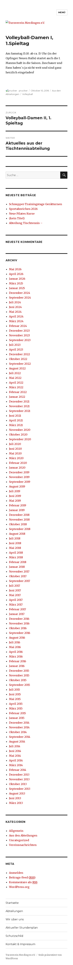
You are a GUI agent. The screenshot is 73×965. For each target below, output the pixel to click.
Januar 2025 (17, 288)
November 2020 (19, 429)
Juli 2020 (15, 444)
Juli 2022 (15, 373)
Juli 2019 (14, 491)
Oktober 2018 (18, 524)
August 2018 (17, 533)
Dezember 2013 (19, 774)
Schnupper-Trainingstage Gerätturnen (35, 204)
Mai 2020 (15, 453)
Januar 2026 (17, 278)
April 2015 (16, 703)
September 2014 (19, 736)
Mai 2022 (15, 378)
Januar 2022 (17, 396)
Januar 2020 (17, 467)
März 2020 (16, 458)
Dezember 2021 (19, 401)
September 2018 (19, 529)
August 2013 (17, 793)
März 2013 (16, 803)
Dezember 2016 (19, 618)
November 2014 (19, 727)
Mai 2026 (15, 269)
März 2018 (16, 557)
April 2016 (16, 651)
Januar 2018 (17, 566)
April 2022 (16, 382)
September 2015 (19, 685)
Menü (62, 12)
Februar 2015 (17, 713)
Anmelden (16, 872)
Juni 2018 (15, 543)
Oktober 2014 (18, 732)
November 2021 (19, 406)
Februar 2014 (17, 770)
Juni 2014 (15, 751)
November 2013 (19, 779)
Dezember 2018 (19, 514)
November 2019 (19, 477)
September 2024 (20, 297)
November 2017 (19, 571)
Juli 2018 (14, 538)
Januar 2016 (17, 666)
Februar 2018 (17, 562)
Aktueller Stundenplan (22, 927)
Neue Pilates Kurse (22, 213)
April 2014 (16, 760)
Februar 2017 (17, 609)
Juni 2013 (15, 798)
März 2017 (16, 604)
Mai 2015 (15, 699)
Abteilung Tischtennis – (25, 223)
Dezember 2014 (19, 722)
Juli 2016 (14, 642)
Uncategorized (19, 840)
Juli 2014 (14, 746)
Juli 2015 (14, 689)
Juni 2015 (15, 694)
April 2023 (16, 349)
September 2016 (19, 633)
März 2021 (16, 425)
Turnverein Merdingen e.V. (20, 955)
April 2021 (16, 420)
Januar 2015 (16, 718)
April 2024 (16, 316)
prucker (23, 90)
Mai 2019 (15, 500)
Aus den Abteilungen (23, 835)
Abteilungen (14, 911)
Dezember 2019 (19, 472)
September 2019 (19, 481)
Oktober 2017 (17, 576)
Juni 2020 (15, 448)
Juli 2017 (14, 585)
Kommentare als (23, 882)
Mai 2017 (15, 595)
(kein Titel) (17, 218)
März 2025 (16, 283)
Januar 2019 (17, 510)
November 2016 (19, 623)
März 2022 (16, 387)
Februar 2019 (17, 505)
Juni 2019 (15, 496)
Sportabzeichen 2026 (23, 209)
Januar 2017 (16, 614)
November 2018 (19, 519)
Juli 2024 (15, 302)
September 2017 (19, 581)
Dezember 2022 (19, 354)
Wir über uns (15, 919)
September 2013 (19, 788)
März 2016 (16, 656)
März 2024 (16, 321)
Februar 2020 (18, 463)
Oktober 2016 (18, 628)
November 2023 (19, 335)
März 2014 (16, 765)
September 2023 (20, 340)
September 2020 (20, 439)
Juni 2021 (15, 415)
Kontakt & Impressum (20, 944)
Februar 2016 (17, 661)
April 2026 (16, 274)
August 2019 (17, 486)
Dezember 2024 (19, 293)
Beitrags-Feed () (22, 877)
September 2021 (19, 411)
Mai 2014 (15, 755)
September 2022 (20, 363)
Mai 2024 (15, 311)
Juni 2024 (15, 307)
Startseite (12, 902)
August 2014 (17, 741)
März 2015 (16, 708)
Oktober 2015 (17, 680)
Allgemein (16, 830)
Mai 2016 (15, 647)
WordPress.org (19, 887)
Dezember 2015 (19, 670)
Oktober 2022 (18, 359)
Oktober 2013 (18, 784)
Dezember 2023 (19, 330)
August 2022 (17, 368)
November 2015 (19, 675)
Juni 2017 (15, 590)
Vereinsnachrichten (22, 845)
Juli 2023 (15, 344)
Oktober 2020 (18, 434)
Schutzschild (14, 936)
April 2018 (16, 552)
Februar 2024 (18, 326)
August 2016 (17, 637)
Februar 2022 (18, 392)
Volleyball (27, 94)
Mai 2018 (15, 548)
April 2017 (16, 600)
